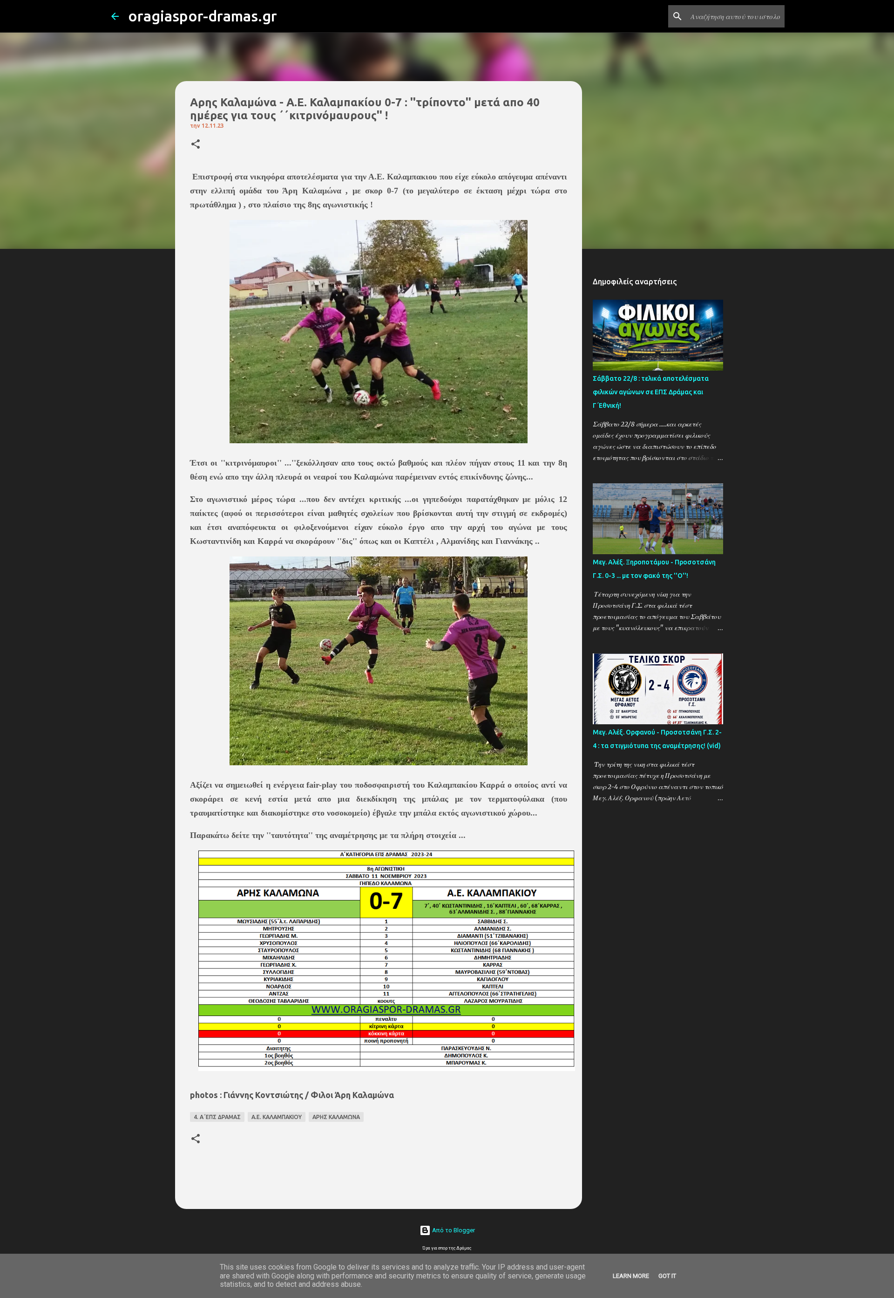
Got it (667, 1275)
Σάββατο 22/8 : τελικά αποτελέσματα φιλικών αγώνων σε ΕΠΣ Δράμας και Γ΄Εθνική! (651, 392)
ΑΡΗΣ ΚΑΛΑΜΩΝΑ (336, 1117)
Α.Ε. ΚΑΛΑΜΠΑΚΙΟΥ (276, 1117)
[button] (195, 144)
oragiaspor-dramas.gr (202, 15)
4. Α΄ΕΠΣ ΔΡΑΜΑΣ (217, 1117)
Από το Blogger (453, 1230)
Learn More (631, 1275)
